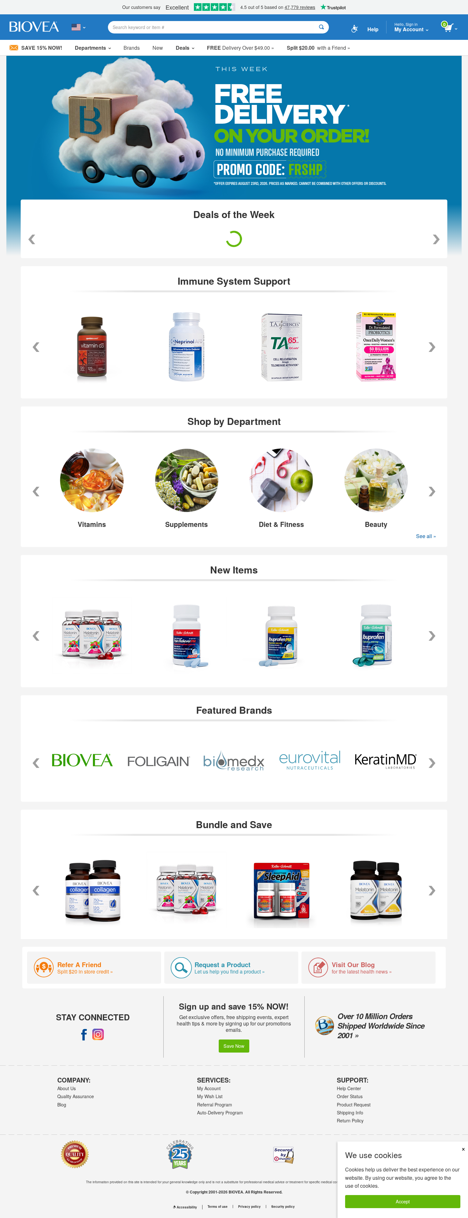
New (157, 47)
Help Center (349, 1088)
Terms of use (218, 1206)
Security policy (283, 1206)
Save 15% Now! (41, 47)
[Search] (321, 27)
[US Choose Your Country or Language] (78, 27)
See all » (426, 536)
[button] (36, 491)
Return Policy (350, 1120)
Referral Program (214, 1104)
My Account (209, 1088)
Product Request (354, 1104)
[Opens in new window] (84, 1034)
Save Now (233, 1045)
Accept (403, 1201)
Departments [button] (90, 47)
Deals (182, 47)
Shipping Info (350, 1112)
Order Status (350, 1096)
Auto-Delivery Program (220, 1112)
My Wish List (210, 1096)
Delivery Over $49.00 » (240, 47)
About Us (66, 1088)
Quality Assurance (75, 1096)
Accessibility (187, 1207)
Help (373, 29)
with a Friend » (318, 47)
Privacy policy (249, 1206)
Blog (61, 1104)
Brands (132, 47)
